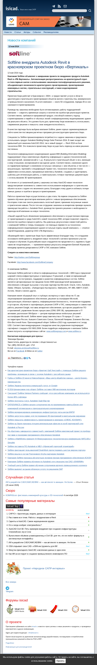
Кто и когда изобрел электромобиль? (25, 525)
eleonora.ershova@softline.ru (26, 348)
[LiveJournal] (30, 357)
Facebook (20, 351)
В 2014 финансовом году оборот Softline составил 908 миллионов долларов (41, 389)
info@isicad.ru (33, 633)
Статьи (17, 32)
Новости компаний (22, 40)
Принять (60, 661)
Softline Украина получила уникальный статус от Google (32, 386)
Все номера (11, 582)
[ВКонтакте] (25, 357)
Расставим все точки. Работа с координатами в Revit (32, 517)
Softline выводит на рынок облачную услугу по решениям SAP (35, 469)
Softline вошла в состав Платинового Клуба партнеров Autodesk (36, 454)
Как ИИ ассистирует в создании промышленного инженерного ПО (38, 554)
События (37, 32)
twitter (39, 351)
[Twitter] (27, 357)
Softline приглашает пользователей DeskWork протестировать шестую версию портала (46, 450)
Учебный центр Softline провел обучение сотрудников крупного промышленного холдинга (47, 465)
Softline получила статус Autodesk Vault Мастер (29, 401)
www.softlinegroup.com (56, 331)
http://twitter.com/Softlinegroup (27, 257)
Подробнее (10, 643)
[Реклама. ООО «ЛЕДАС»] (48, 21)
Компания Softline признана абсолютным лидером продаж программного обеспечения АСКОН (49, 458)
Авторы (27, 32)
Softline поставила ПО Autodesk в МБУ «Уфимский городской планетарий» (41, 446)
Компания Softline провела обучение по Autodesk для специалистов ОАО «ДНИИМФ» (46, 462)
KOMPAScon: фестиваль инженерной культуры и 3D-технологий (34, 495)
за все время (23, 510)
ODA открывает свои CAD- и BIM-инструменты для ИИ (33, 546)
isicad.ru (35, 626)
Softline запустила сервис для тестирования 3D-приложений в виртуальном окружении (46, 416)
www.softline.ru (74, 331)
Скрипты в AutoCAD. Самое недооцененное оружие (31, 521)
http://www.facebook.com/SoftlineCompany (35, 262)
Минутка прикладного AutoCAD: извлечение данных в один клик (37, 550)
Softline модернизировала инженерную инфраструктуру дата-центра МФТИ (41, 412)
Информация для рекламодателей (19, 647)
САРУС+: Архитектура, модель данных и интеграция (32, 514)
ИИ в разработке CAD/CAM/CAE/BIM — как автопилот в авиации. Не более (42, 542)
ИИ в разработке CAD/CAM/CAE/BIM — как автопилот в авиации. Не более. (39, 482)
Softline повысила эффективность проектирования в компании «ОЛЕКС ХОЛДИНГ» (45, 420)
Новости (8, 32)
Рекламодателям (51, 32)
